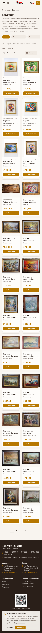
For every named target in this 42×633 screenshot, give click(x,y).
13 (25, 531)
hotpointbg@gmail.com (30, 557)
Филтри (31, 53)
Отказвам (9, 627)
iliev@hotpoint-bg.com (12, 557)
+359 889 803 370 (27, 552)
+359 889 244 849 (11, 552)
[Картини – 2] (30, 531)
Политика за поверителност (28, 582)
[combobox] (13, 53)
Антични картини (19, 37)
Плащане (5, 587)
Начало (7, 10)
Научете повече (19, 623)
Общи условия (27, 586)
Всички (6, 37)
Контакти (5, 584)
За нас (4, 581)
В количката (12, 93)
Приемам (20, 627)
